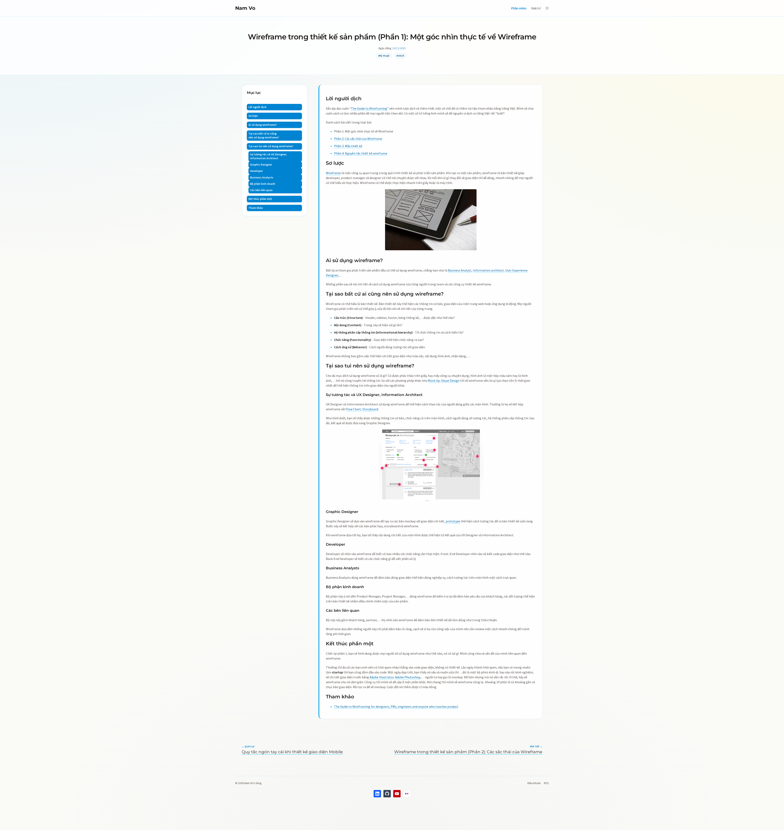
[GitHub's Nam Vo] (387, 793)
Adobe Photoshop (407, 677)
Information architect (488, 270)
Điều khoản (534, 783)
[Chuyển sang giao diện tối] (547, 8)
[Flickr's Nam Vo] (406, 793)
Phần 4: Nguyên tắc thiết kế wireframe (360, 153)
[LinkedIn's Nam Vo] (377, 793)
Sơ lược (253, 116)
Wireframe (333, 173)
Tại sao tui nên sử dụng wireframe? (270, 146)
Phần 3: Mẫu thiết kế (348, 146)
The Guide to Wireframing (369, 108)
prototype (453, 521)
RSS (546, 783)
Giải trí (536, 8)
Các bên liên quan (261, 190)
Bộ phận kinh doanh (262, 184)
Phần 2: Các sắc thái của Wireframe (358, 139)
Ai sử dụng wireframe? (262, 125)
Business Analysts (261, 177)
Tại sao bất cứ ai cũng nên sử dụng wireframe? (263, 135)
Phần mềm (518, 8)
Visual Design (450, 380)
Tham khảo (255, 208)
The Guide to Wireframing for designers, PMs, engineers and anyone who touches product (396, 706)
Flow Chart (353, 409)
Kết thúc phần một (260, 199)
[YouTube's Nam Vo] (397, 793)
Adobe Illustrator (382, 677)
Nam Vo (245, 8)
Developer (256, 171)
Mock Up (434, 380)
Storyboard (370, 409)
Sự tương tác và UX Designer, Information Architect (268, 156)
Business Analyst (459, 270)
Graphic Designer (261, 164)
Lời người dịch (257, 107)
